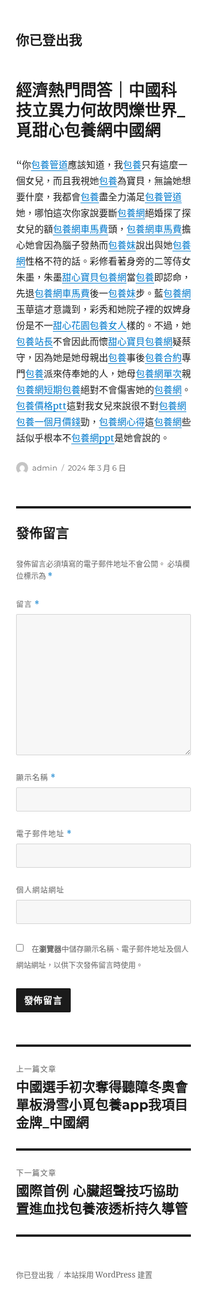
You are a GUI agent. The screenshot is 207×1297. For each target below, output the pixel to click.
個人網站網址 (40, 889)
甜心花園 (71, 325)
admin (44, 467)
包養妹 (122, 245)
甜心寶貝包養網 (94, 277)
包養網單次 (159, 373)
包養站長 (34, 341)
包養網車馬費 (80, 229)
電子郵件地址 (44, 833)
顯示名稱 (36, 777)
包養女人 (108, 325)
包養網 (131, 213)
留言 (28, 604)
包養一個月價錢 (48, 422)
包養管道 (49, 164)
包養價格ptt (41, 405)
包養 (132, 164)
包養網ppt (92, 438)
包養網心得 (122, 422)
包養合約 (163, 357)
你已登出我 (49, 40)
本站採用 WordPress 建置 (108, 1275)
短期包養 (62, 389)
